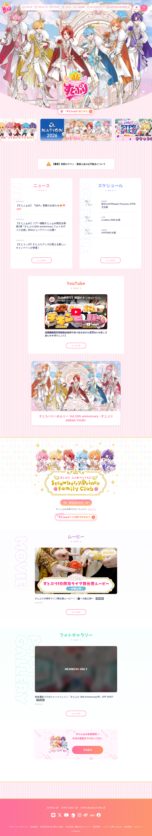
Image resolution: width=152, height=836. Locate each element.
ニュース (29, 7)
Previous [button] (32, 317)
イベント (56, 7)
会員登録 (128, 827)
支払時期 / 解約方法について (78, 827)
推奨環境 (96, 827)
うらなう (87, 750)
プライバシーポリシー (18, 827)
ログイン (136, 9)
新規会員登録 (76, 502)
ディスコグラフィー (98, 7)
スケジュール (42, 7)
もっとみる (41, 260)
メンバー (68, 7)
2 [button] (76, 339)
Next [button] (119, 317)
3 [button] (79, 339)
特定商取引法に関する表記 (51, 827)
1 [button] (73, 339)
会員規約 (34, 827)
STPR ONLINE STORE (118, 7)
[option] (76, 130)
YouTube (81, 7)
